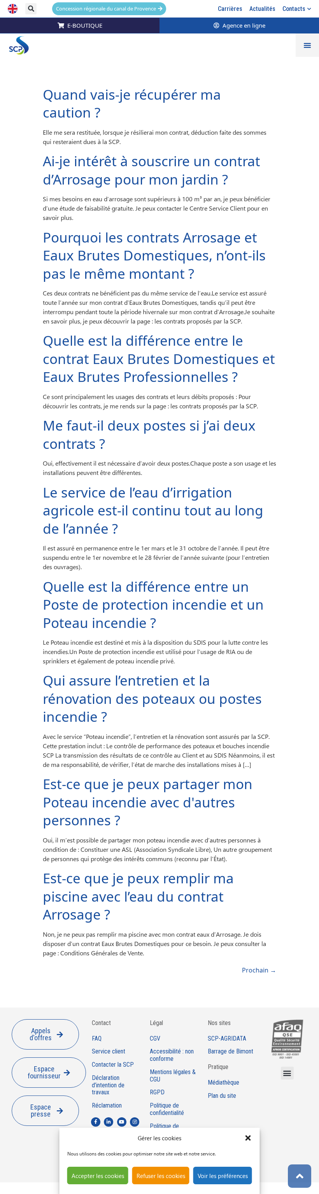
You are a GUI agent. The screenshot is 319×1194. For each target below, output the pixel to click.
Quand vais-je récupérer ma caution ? (132, 103)
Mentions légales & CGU (173, 1076)
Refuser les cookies (161, 1176)
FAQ (97, 1038)
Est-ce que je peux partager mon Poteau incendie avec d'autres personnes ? (147, 802)
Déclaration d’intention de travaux (108, 1085)
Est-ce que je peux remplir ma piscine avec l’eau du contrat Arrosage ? (138, 896)
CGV (155, 1038)
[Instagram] (134, 1122)
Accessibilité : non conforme (172, 1055)
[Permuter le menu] (307, 45)
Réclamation (107, 1105)
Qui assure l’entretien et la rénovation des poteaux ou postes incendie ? (152, 698)
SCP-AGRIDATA (227, 1038)
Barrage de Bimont (230, 1051)
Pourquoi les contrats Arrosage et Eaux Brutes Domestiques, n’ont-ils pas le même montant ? (154, 255)
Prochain (259, 970)
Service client (108, 1051)
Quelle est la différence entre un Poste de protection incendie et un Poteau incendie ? (153, 604)
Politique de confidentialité (167, 1109)
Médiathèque (223, 1082)
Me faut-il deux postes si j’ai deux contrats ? (149, 434)
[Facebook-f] (95, 1122)
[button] (248, 1138)
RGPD (157, 1092)
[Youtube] (121, 1122)
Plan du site (222, 1095)
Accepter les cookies (98, 1176)
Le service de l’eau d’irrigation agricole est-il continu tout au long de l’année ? (153, 510)
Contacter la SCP (113, 1064)
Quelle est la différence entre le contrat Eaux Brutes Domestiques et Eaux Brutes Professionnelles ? (159, 358)
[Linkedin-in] (108, 1122)
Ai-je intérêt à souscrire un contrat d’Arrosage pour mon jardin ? (151, 170)
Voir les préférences (223, 1176)
